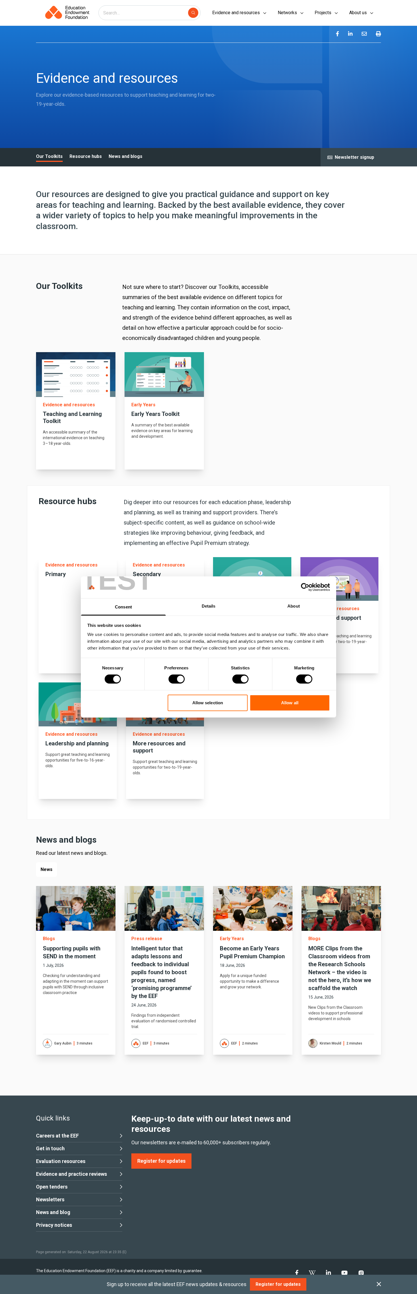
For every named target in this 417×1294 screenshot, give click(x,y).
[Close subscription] (379, 1284)
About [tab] (293, 606)
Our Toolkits (49, 156)
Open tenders (52, 1187)
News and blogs (125, 156)
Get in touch (50, 1148)
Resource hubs (86, 156)
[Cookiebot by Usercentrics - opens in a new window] (305, 587)
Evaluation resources (60, 1161)
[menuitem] (337, 34)
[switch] (177, 679)
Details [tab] (209, 606)
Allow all (289, 702)
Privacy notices (54, 1225)
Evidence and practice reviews (71, 1174)
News (46, 869)
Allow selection (207, 702)
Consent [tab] (123, 606)
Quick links (53, 1118)
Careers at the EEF (57, 1136)
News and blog (53, 1212)
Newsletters (50, 1199)
